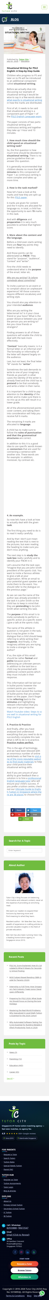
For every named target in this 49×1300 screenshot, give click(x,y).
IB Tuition (8, 1216)
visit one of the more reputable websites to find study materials (24, 759)
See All (10, 1078)
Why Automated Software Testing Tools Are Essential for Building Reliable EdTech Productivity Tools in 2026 (25, 1025)
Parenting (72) (15, 1059)
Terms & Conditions (15, 1295)
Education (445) (16, 1065)
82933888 (12, 1227)
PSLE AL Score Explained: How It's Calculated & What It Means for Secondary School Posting (25, 968)
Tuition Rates (9, 1162)
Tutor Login (8, 1187)
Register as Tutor (11, 1179)
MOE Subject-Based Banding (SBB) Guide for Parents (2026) (25, 978)
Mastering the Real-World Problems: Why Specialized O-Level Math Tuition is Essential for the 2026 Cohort (25, 1013)
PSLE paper (21, 197)
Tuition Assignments (12, 1183)
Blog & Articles (10, 1191)
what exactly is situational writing (24, 100)
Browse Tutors (24, 1270)
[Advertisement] (24, 487)
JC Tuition (8, 1212)
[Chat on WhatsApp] (40, 1291)
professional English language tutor (24, 779)
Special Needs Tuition (13, 1165)
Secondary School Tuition (14, 1208)
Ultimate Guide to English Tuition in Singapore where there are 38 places (24, 792)
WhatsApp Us (24, 1277)
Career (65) (14, 1072)
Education (25, 61)
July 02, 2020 (12, 61)
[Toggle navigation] (44, 7)
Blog (29, 1295)
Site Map (38, 1295)
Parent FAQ (8, 1169)
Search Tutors (9, 1158)
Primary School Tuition (13, 1205)
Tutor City (24, 59)
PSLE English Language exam (26, 116)
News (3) (13, 1052)
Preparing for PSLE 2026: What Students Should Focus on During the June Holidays (25, 1001)
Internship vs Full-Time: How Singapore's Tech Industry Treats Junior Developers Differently (25, 989)
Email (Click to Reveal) (18, 1234)
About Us (7, 1201)
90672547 (23, 1227)
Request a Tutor (10, 1154)
